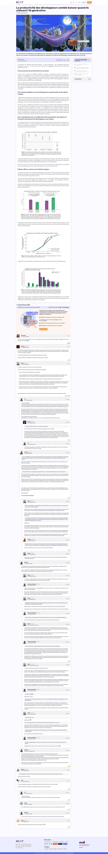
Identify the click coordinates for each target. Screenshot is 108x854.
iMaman (22, 769)
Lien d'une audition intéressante (27, 495)
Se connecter (65, 307)
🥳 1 (69, 827)
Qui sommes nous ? (48, 841)
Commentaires (78, 79)
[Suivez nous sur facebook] (49, 844)
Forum (67, 841)
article (57, 99)
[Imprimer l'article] (68, 60)
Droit (17, 844)
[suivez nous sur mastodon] (47, 844)
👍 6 (66, 395)
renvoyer (60, 78)
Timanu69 (23, 335)
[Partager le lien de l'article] (89, 60)
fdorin (22, 363)
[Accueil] (19, 2)
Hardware (27, 844)
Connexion (84, 2)
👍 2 (69, 661)
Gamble (26, 562)
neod (22, 820)
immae (29, 421)
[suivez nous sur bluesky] (45, 844)
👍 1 (69, 440)
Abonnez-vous (43, 329)
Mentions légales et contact (69, 853)
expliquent (51, 66)
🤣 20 (68, 343)
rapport (30, 78)
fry (25, 399)
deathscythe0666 (31, 584)
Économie (20, 844)
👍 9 (69, 360)
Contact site (62, 841)
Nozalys (22, 346)
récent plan (27, 75)
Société (21, 847)
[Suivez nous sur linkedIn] (51, 844)
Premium (89, 2)
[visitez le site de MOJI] (82, 843)
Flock (24, 844)
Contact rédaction (55, 841)
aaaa (22, 780)
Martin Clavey (21, 59)
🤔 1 (69, 395)
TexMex (26, 452)
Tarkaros (26, 749)
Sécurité (17, 847)
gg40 (25, 803)
